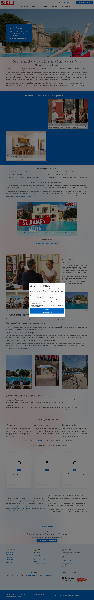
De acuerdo (47, 309)
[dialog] (47, 300)
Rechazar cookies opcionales (47, 312)
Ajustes (46, 315)
